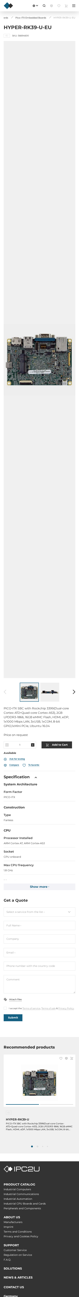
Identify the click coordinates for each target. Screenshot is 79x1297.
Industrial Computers (17, 1189)
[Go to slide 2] (56, 1104)
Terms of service (31, 1008)
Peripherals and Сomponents (22, 1208)
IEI (6, 35)
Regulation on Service (18, 1255)
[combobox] (39, 911)
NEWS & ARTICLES (18, 1277)
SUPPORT (11, 1245)
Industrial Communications (21, 1194)
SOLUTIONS (13, 1268)
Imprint (8, 1227)
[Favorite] (61, 1058)
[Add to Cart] (71, 1058)
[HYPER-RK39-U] (39, 1082)
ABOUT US (12, 1217)
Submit (13, 1017)
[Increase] (32, 745)
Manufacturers (13, 1222)
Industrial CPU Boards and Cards (25, 1203)
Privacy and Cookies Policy (21, 1236)
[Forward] (74, 692)
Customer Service (15, 1250)
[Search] (44, 5)
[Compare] (66, 1058)
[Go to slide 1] (22, 1104)
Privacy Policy (66, 1008)
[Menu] (73, 5)
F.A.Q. (7, 1259)
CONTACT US (14, 1287)
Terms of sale (48, 1008)
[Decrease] (7, 745)
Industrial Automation (18, 1198)
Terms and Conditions (18, 1231)
